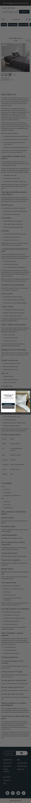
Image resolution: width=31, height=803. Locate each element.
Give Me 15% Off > (8, 404)
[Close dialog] (29, 392)
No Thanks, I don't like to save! (8, 407)
